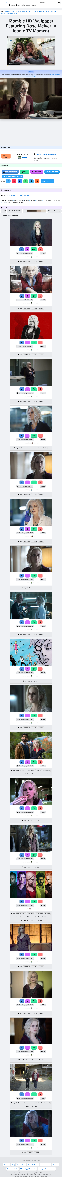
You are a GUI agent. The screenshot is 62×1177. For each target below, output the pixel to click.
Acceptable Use (45, 1165)
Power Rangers (47, 200)
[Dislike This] (40, 669)
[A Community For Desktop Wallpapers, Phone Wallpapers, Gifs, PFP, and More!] (2, 11)
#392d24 (29, 211)
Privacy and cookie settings (46, 1169)
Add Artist (4, 156)
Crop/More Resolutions (12, 176)
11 (34, 436)
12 (35, 249)
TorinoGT (24, 157)
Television (38, 200)
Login (28, 5)
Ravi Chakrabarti (20, 770)
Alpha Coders (6, 3)
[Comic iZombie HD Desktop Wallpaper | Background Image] (31, 665)
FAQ (13, 1165)
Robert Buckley (24, 920)
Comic (30, 681)
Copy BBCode (47, 181)
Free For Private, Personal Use (46, 154)
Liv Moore (22, 448)
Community (21, 5)
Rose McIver (11, 195)
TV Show (19, 195)
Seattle (16, 200)
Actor (3, 202)
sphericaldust (36, 909)
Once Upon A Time (17, 202)
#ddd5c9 (43, 211)
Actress (32, 200)
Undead (26, 200)
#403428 (34, 211)
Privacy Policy (21, 1165)
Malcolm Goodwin (31, 917)
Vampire (10, 200)
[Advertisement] (31, 132)
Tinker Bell (56, 200)
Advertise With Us (12, 1169)
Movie (21, 200)
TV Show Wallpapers (24, 11)
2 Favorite (37, 172)
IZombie (41, 261)
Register (33, 5)
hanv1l (36, 443)
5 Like (25, 172)
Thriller (8, 202)
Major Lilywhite (42, 917)
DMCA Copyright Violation (28, 1169)
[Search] (59, 2)
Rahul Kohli (31, 770)
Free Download (11, 172)
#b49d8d (39, 211)
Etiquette (55, 1165)
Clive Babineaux (20, 917)
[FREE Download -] (22, 669)
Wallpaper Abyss (10, 11)
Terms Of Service (33, 1165)
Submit (12, 5)
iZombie (26, 195)
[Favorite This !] (27, 669)
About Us (7, 1165)
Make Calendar (52, 172)
